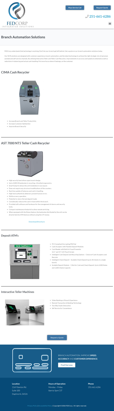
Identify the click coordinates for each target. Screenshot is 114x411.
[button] (110, 23)
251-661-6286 (100, 16)
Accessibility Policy (45, 406)
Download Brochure (37, 222)
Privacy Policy (32, 406)
